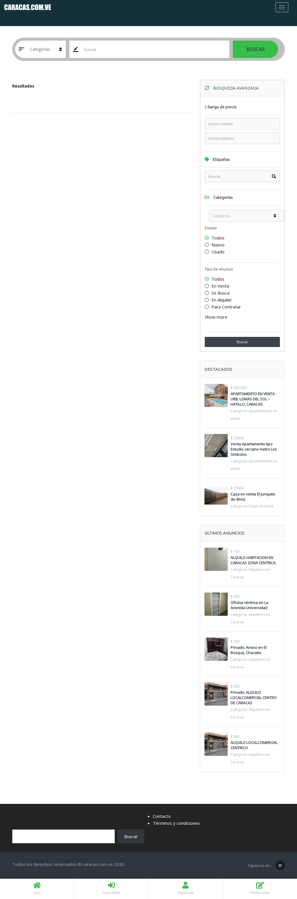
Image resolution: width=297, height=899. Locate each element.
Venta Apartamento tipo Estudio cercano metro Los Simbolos (254, 449)
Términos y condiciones (176, 823)
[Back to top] (278, 863)
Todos (217, 238)
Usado (217, 252)
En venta (220, 286)
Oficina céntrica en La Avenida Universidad (249, 605)
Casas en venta (261, 506)
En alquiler (221, 300)
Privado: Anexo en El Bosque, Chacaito (249, 650)
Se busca (220, 293)
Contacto (162, 816)
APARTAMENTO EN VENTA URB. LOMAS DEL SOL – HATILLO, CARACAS (253, 399)
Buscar (256, 49)
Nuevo (217, 245)
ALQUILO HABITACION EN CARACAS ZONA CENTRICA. (253, 560)
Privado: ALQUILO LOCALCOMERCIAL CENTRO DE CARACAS (254, 697)
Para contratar (226, 307)
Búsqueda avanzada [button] (235, 88)
